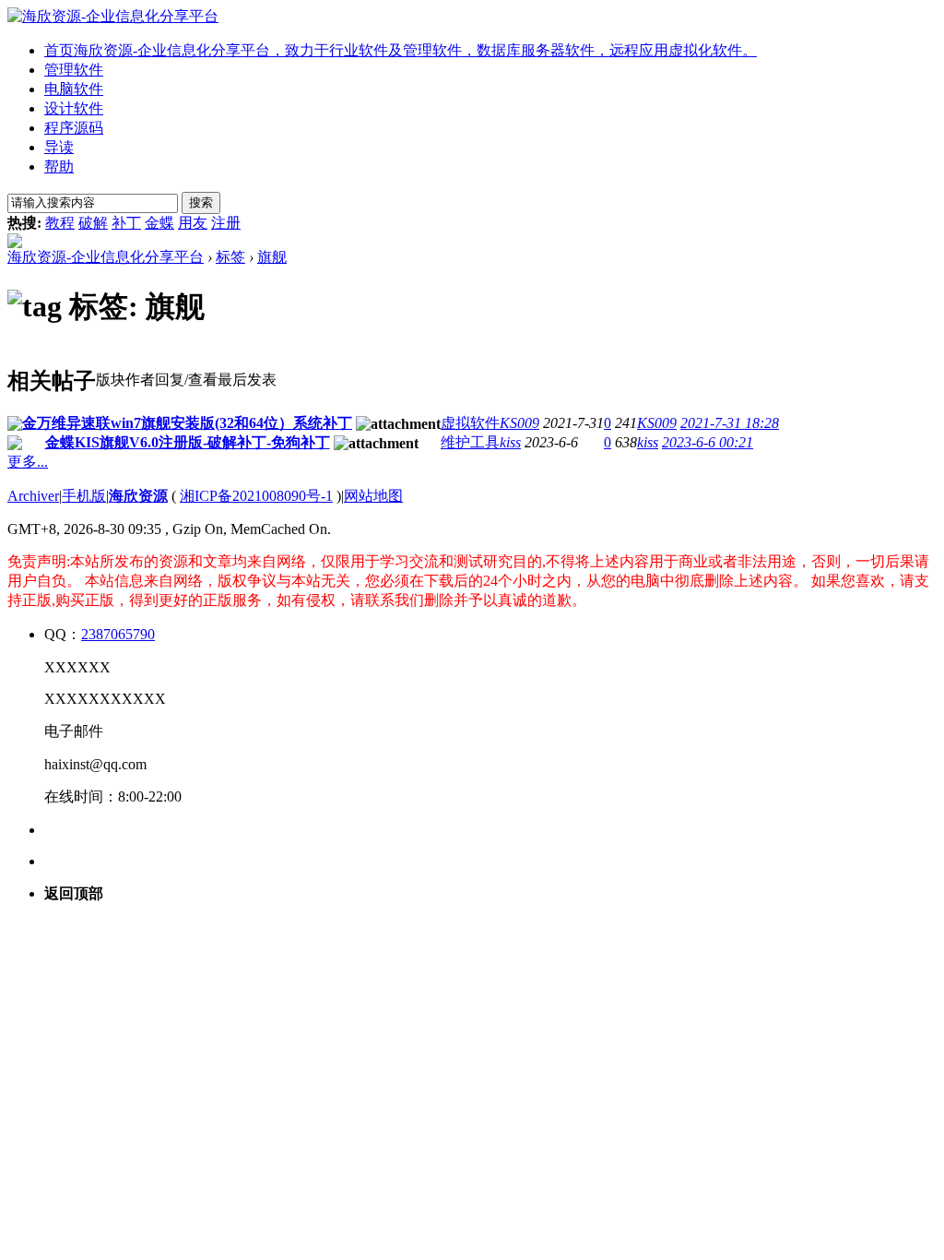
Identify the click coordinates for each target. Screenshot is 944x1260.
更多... (27, 462)
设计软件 (73, 108)
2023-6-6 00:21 (707, 442)
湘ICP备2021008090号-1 (256, 496)
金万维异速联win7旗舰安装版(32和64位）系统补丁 (187, 423)
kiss (510, 442)
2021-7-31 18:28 (729, 423)
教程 (60, 223)
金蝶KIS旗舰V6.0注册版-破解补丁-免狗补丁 (187, 442)
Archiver (33, 496)
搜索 (201, 202)
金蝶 (159, 223)
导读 (59, 147)
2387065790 (118, 634)
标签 (230, 257)
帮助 (59, 166)
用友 (192, 223)
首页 (400, 50)
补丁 (126, 223)
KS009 (519, 423)
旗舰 (272, 257)
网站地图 (373, 496)
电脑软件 (73, 89)
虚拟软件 (470, 423)
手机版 (84, 496)
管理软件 (73, 69)
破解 (93, 223)
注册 (226, 223)
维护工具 (470, 442)
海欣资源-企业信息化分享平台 (105, 257)
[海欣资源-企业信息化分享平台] (112, 16)
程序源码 (73, 128)
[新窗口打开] (14, 426)
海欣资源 (138, 496)
